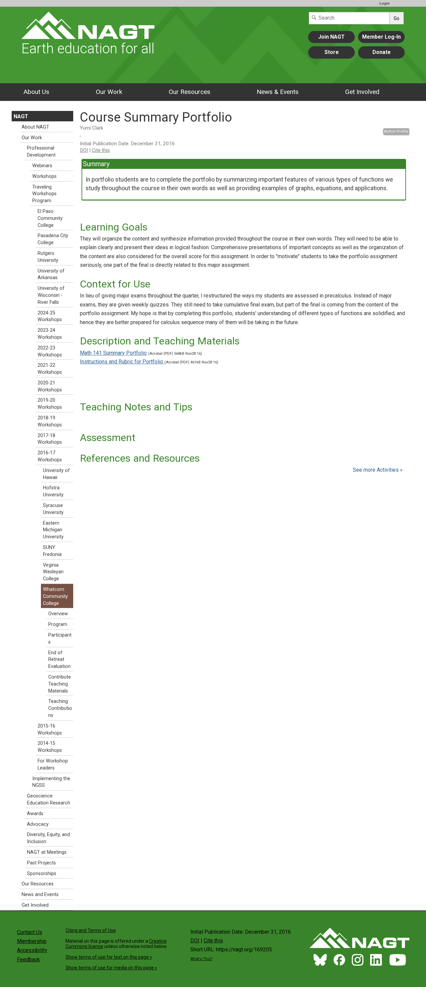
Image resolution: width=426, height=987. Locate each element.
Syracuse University (53, 509)
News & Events (278, 92)
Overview (58, 614)
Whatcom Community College (55, 596)
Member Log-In (381, 37)
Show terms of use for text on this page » (109, 957)
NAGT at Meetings (47, 852)
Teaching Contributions (60, 708)
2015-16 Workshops (50, 729)
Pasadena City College (53, 239)
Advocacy (38, 824)
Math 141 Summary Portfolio (113, 353)
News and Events (40, 894)
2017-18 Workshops (50, 439)
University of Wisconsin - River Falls (51, 295)
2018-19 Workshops (50, 421)
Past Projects (41, 863)
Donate (381, 52)
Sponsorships (41, 873)
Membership (32, 941)
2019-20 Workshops (50, 403)
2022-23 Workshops (50, 351)
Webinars (42, 166)
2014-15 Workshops (50, 746)
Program (57, 624)
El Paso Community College (50, 218)
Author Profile (396, 131)
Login (384, 3)
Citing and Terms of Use (91, 930)
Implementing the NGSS (51, 782)
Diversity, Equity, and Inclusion (48, 838)
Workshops (44, 176)
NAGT (21, 116)
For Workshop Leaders (53, 764)
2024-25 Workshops (50, 316)
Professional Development (41, 151)
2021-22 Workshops (50, 368)
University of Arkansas (51, 274)
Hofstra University (53, 491)
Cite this (101, 150)
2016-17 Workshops (50, 456)
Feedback (28, 959)
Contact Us (29, 932)
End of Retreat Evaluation (59, 660)
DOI (84, 150)
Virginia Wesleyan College (53, 572)
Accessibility (32, 950)
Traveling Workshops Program (44, 194)
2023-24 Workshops (50, 333)
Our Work (109, 92)
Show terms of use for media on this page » (111, 967)
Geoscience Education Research (48, 799)
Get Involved (362, 92)
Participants (60, 638)
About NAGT (35, 127)
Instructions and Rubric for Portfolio (122, 361)
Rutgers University (48, 256)
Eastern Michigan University (53, 530)
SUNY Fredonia (52, 551)
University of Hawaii (56, 474)
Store (331, 52)
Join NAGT (331, 37)
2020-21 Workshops (50, 386)
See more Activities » (378, 470)
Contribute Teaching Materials (59, 684)
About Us (36, 92)
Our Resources (189, 92)
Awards (35, 813)
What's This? (201, 959)
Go (396, 18)
